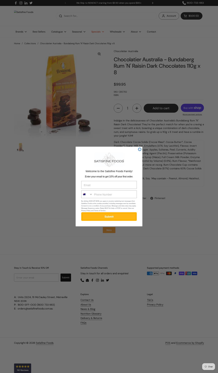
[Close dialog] (139, 149)
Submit (109, 216)
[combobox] (87, 194)
